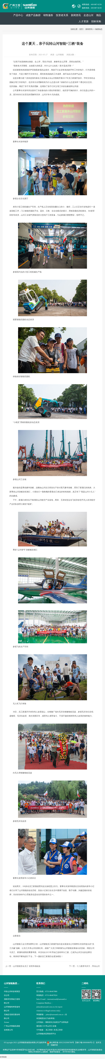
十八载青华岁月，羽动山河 (88, 966)
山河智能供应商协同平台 (46, 1034)
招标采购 (96, 21)
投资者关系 (62, 15)
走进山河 (88, 15)
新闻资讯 (76, 15)
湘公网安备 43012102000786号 (61, 1042)
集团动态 (98, 29)
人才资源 (83, 21)
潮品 (98, 15)
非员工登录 (58, 1030)
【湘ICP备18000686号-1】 (84, 1042)
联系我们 (40, 983)
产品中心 (18, 15)
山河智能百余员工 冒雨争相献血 (26, 966)
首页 (81, 29)
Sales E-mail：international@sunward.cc (51, 999)
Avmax (6, 1022)
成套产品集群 (33, 15)
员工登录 (49, 1030)
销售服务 (48, 15)
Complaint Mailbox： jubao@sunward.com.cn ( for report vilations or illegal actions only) (49, 1007)
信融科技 (54, 1045)
